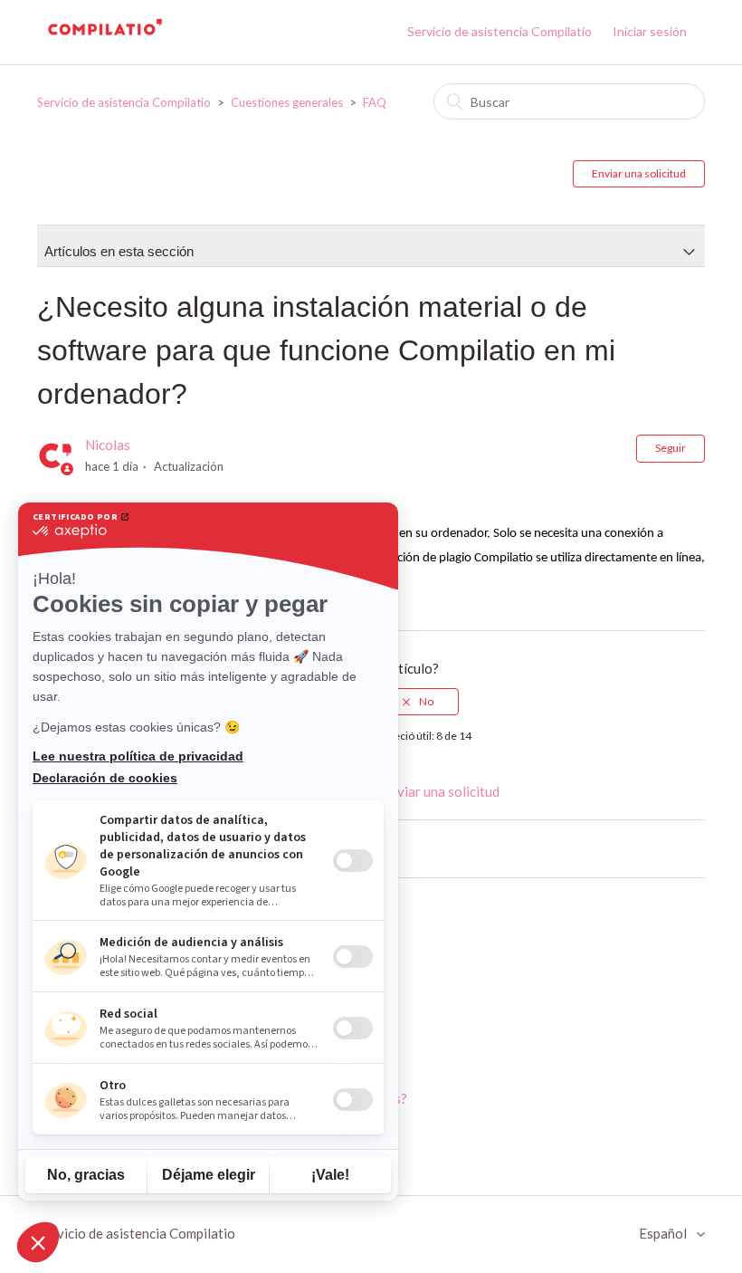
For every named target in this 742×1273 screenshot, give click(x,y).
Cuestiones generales (287, 102)
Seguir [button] (670, 448)
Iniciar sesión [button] (650, 31)
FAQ (374, 102)
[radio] (418, 701)
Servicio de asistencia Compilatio (499, 31)
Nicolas (107, 444)
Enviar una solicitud (639, 173)
